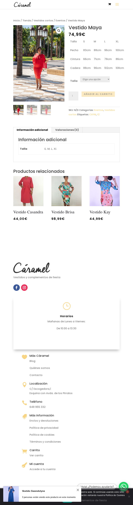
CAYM (92, 114)
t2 (98, 114)
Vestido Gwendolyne (33, 491)
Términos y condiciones (45, 442)
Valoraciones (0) (67, 130)
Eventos (60, 20)
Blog (32, 361)
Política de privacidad (44, 428)
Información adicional (32, 130)
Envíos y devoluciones (44, 421)
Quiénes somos (40, 368)
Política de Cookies (115, 495)
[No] (129, 496)
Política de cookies (42, 435)
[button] (123, 487)
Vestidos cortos (43, 20)
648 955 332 (38, 407)
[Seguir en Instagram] (24, 287)
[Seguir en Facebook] (16, 287)
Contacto (36, 375)
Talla (74, 81)
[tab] (32, 130)
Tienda (27, 20)
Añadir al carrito (98, 94)
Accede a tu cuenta (42, 469)
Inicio (16, 20)
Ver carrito (36, 455)
